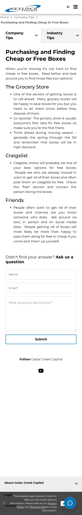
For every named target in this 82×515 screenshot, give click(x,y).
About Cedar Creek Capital (24, 483)
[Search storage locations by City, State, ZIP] (67, 7)
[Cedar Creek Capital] (23, 9)
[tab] (20, 35)
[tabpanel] (20, 35)
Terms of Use (38, 506)
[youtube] (40, 370)
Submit (41, 339)
